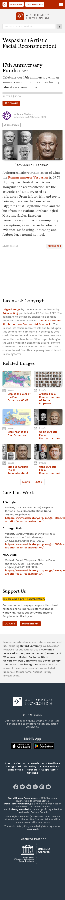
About (8, 763)
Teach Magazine (28, 664)
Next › (26, 482)
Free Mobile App (35, 4)
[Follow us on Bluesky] (29, 788)
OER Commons (27, 660)
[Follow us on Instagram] (42, 788)
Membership (16, 4)
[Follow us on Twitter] (23, 788)
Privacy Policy (48, 766)
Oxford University (31, 645)
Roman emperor (20, 177)
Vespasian (41, 177)
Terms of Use (14, 769)
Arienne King (10, 313)
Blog (11, 766)
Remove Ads (54, 246)
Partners (32, 769)
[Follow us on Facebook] (16, 788)
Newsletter (37, 763)
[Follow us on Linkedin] (36, 788)
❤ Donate (11, 103)
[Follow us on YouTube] (49, 788)
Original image (11, 309)
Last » (38, 482)
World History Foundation (22, 798)
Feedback (54, 763)
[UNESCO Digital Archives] (32, 852)
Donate (10, 623)
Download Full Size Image (32, 165)
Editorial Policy (27, 766)
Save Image (11, 125)
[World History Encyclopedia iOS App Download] (21, 746)
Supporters (48, 769)
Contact (21, 763)
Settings (32, 772)
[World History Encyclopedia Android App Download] (43, 746)
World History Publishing (17, 803)
